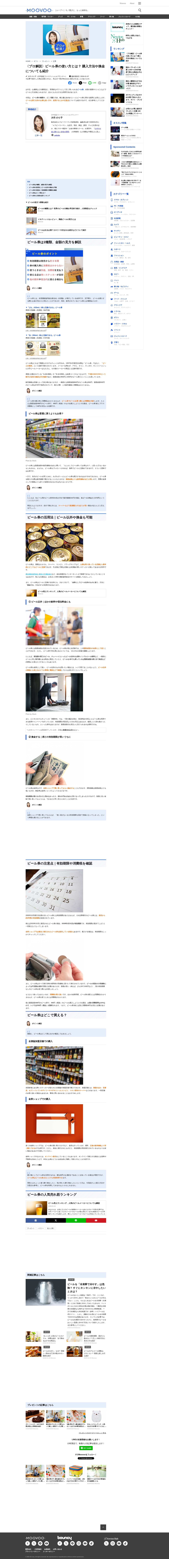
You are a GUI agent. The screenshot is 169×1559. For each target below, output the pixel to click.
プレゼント (46, 61)
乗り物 (111, 16)
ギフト (36, 61)
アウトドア (91, 16)
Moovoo (123, 3)
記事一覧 (38, 135)
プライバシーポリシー (32, 1551)
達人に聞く (51, 1228)
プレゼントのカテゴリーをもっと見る (92, 1433)
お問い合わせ (57, 1549)
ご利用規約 (38, 1549)
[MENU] (139, 3)
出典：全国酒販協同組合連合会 (35, 330)
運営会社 (28, 1549)
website (57, 135)
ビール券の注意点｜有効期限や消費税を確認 (43, 190)
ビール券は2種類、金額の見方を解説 (40, 184)
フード (102, 16)
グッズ (60, 16)
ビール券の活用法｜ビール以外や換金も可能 (43, 187)
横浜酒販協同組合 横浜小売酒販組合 (39, 574)
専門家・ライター (47, 16)
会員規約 (47, 1549)
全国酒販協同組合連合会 (48, 298)
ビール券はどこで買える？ (37, 193)
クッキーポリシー (49, 1551)
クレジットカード (124, 16)
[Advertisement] (66, 160)
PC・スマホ (71, 16)
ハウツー (41, 1228)
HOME (28, 61)
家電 (81, 16)
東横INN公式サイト (70, 730)
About (132, 3)
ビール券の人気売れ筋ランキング (39, 195)
